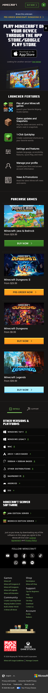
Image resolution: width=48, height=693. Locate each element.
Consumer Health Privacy (27, 681)
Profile (28, 614)
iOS (9, 490)
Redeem (29, 617)
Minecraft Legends (10, 590)
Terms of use (6, 684)
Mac (10, 446)
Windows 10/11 (16, 432)
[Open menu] (43, 5)
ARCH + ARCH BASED (18, 454)
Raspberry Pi (14, 476)
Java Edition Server (18, 513)
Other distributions (19, 469)
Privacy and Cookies (9, 681)
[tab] (14, 409)
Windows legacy (17, 439)
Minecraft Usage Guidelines (14, 661)
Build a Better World (11, 607)
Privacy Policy (31, 540)
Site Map (29, 601)
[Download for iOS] (24, 53)
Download (29, 604)
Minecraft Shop (31, 584)
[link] (7, 555)
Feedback (29, 597)
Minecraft (7, 581)
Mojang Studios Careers (12, 604)
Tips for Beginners (32, 591)
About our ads (29, 684)
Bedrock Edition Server (21, 521)
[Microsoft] (41, 675)
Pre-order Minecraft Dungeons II (22, 17)
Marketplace (30, 581)
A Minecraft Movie (10, 610)
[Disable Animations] (46, 28)
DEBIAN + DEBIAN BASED (20, 461)
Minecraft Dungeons (11, 587)
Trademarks (17, 684)
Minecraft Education (11, 593)
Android (12, 483)
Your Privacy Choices (28, 688)
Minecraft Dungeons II (12, 584)
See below (36, 61)
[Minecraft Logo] (10, 5)
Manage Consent (32, 661)
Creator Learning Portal (12, 601)
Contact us (30, 607)
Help (27, 594)
